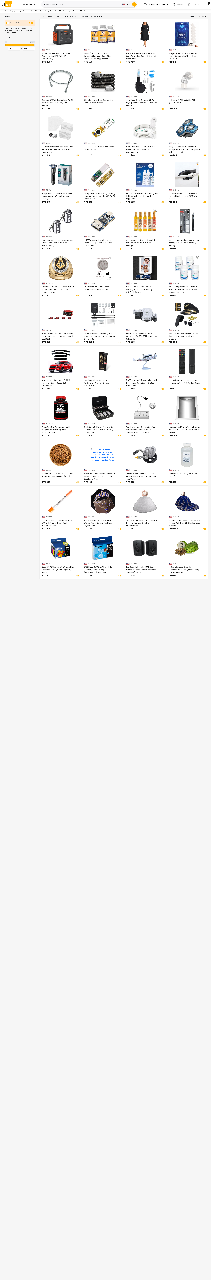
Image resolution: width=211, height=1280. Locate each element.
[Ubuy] (7, 4)
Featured (202, 16)
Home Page (9, 11)
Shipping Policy (10, 33)
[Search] (134, 4)
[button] (156, 4)
